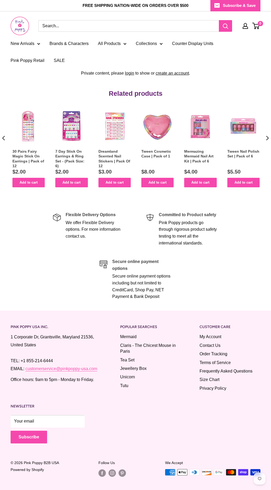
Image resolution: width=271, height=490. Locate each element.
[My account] (245, 26)
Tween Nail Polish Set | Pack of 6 (243, 153)
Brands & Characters (69, 43)
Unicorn (127, 377)
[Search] (225, 26)
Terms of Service (215, 362)
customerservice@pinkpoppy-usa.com (61, 368)
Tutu (124, 385)
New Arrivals (22, 43)
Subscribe (29, 437)
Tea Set (127, 360)
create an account (172, 73)
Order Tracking (213, 354)
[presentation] (3, 138)
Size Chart (209, 379)
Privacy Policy (213, 388)
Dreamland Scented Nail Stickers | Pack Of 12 (114, 158)
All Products (109, 43)
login (129, 73)
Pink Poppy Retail (27, 60)
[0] (256, 26)
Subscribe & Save (239, 5)
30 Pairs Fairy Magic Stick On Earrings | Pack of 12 (28, 158)
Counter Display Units (192, 43)
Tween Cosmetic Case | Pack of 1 (156, 153)
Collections (146, 43)
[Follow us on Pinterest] (122, 473)
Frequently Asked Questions (226, 371)
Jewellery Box (133, 368)
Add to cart (29, 182)
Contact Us (210, 345)
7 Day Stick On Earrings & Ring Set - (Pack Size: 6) (69, 158)
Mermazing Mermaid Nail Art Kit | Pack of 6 (199, 156)
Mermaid (128, 336)
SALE (59, 60)
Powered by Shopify (27, 470)
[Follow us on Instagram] (112, 473)
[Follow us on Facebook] (102, 473)
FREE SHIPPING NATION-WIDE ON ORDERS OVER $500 (135, 5)
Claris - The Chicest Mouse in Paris (148, 348)
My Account (210, 336)
